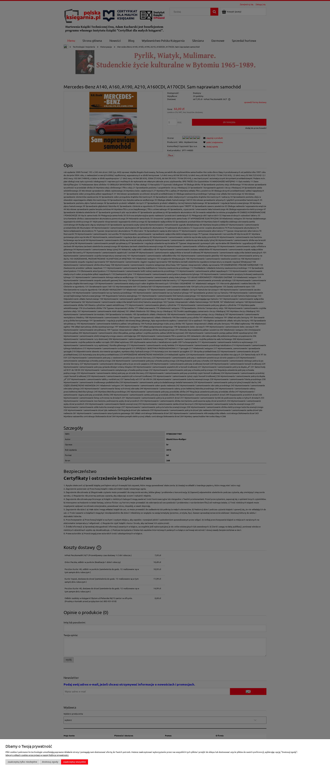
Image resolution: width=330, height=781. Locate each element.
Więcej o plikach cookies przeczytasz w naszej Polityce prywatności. (37, 755)
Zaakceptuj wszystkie (74, 762)
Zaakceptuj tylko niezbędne (22, 762)
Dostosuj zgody (50, 762)
